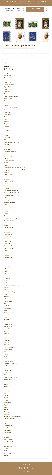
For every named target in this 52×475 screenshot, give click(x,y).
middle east (7, 296)
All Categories (7, 75)
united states (32, 48)
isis (5, 273)
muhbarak (7, 310)
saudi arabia (7, 386)
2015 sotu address (9, 78)
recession (6, 372)
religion (27, 48)
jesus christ (7, 278)
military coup (8, 301)
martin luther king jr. (10, 292)
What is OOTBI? (19, 9)
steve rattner (7, 398)
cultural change (8, 181)
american (6, 105)
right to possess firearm (10, 377)
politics (6, 354)
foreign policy (8, 223)
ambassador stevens (9, 101)
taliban (6, 409)
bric (5, 133)
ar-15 (5, 110)
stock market (7, 400)
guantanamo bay (8, 246)
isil (5, 269)
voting (6, 449)
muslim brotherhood (9, 313)
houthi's (6, 255)
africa (5, 94)
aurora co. (7, 126)
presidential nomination (10, 363)
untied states (7, 432)
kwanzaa (23, 48)
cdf (5, 140)
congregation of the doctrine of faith (14, 170)
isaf (5, 264)
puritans (6, 366)
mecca (5, 294)
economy (6, 204)
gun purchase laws (9, 248)
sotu (5, 393)
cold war (6, 163)
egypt (5, 207)
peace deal (7, 338)
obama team (7, 329)
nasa (5, 317)
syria (5, 407)
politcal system (8, 345)
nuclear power (8, 326)
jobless (6, 280)
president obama (8, 361)
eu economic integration (10, 218)
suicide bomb (8, 402)
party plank (7, 336)
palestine (6, 333)
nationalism (7, 320)
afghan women (8, 89)
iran (5, 260)
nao (5, 315)
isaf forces (7, 267)
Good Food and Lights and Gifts (19, 45)
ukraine (6, 421)
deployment (7, 197)
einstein (6, 211)
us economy (7, 435)
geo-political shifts (9, 227)
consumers (7, 179)
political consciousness (10, 347)
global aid (7, 232)
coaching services (9, 161)
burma (6, 135)
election (6, 214)
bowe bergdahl (8, 131)
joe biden (6, 283)
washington (7, 451)
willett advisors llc (9, 453)
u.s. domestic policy (9, 419)
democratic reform (9, 195)
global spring (7, 237)
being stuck (7, 128)
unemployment (8, 425)
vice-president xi (8, 442)
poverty (6, 356)
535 (5, 80)
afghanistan (7, 91)
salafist (6, 384)
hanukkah (19, 48)
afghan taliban (8, 87)
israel (5, 276)
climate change (8, 156)
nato (5, 322)
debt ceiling (7, 186)
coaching (6, 158)
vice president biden (9, 439)
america (6, 103)
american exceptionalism (11, 108)
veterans (6, 437)
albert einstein (8, 98)
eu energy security (9, 220)
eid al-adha (15, 48)
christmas (6, 48)
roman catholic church (10, 379)
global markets (8, 234)
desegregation (8, 200)
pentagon (6, 343)
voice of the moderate (10, 446)
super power (7, 405)
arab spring (7, 114)
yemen (6, 455)
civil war (6, 154)
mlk (5, 303)
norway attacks (8, 324)
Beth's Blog (23, 9)
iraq (5, 262)
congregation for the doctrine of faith (15, 167)
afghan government (9, 85)
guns (5, 250)
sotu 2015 (6, 396)
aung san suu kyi (9, 124)
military (6, 299)
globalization (7, 239)
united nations (8, 428)
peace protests (7, 340)
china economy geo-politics (11, 142)
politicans (6, 352)
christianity (7, 144)
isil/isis (6, 271)
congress (6, 172)
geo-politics (7, 230)
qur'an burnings (8, 370)
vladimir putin (8, 444)
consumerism (8, 177)
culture (6, 184)
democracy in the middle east (12, 193)
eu (4, 216)
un (5, 423)
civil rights (7, 149)
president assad (8, 359)
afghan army (7, 82)
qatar (5, 368)
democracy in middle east (11, 190)
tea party (6, 412)
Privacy (28, 471)
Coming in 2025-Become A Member (35, 9)
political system (8, 349)
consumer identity (9, 174)
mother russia (8, 306)
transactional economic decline (12, 416)
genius (6, 225)
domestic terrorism (9, 202)
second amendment (9, 389)
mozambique (7, 308)
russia (6, 382)
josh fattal (7, 287)
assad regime (7, 121)
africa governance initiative (11, 96)
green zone (7, 243)
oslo (5, 331)
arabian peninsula (9, 117)
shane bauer (7, 391)
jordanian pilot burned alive (11, 285)
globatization (7, 241)
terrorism (6, 414)
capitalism (7, 138)
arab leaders (7, 112)
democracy (10, 48)
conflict (6, 165)
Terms (23, 471)
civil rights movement (10, 151)
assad (5, 119)
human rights (8, 257)
